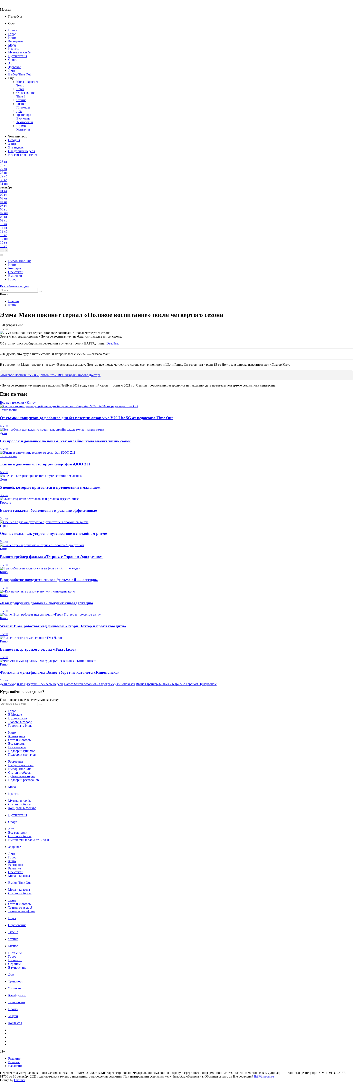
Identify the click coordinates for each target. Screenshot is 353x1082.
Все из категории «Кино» (18, 402)
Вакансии (15, 1066)
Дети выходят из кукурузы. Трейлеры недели (31, 684)
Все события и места (22, 154)
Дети (11, 70)
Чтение (21, 100)
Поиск (12, 30)
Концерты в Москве (22, 808)
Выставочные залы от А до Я (28, 840)
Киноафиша (16, 736)
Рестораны (15, 41)
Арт (11, 63)
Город (12, 34)
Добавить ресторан (21, 776)
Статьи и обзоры (19, 740)
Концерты (15, 268)
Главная (13, 301)
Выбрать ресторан (21, 765)
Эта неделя (15, 147)
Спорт (12, 59)
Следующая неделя (21, 151)
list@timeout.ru (264, 1076)
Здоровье (14, 67)
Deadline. (112, 343)
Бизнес (21, 103)
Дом (19, 111)
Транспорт (23, 114)
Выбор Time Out (19, 74)
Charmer (19, 1080)
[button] (1, 255)
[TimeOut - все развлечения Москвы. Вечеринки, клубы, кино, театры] (9, 6)
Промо (21, 125)
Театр (20, 85)
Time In (21, 96)
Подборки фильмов (21, 751)
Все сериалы (17, 747)
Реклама (14, 1062)
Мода (12, 45)
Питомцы (23, 107)
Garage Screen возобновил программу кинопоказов (99, 684)
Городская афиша (20, 725)
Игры (20, 89)
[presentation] (2, 250)
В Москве (15, 714)
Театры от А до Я (20, 907)
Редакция (14, 1058)
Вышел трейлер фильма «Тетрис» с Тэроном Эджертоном (176, 684)
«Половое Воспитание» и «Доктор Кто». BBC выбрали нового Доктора (50, 375)
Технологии (24, 122)
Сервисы (14, 964)
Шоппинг (15, 960)
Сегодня (14, 140)
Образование (25, 92)
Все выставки (17, 832)
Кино (12, 37)
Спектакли (15, 272)
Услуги (13, 1016)
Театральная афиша (21, 911)
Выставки (15, 275)
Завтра (12, 143)
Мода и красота (27, 81)
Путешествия (17, 56)
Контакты (23, 129)
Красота (13, 48)
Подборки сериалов (22, 754)
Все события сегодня (14, 286)
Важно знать (17, 967)
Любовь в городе (20, 722)
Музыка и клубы (19, 52)
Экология (23, 118)
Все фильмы (16, 743)
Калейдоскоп (17, 995)
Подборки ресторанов (23, 780)
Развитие (14, 868)
